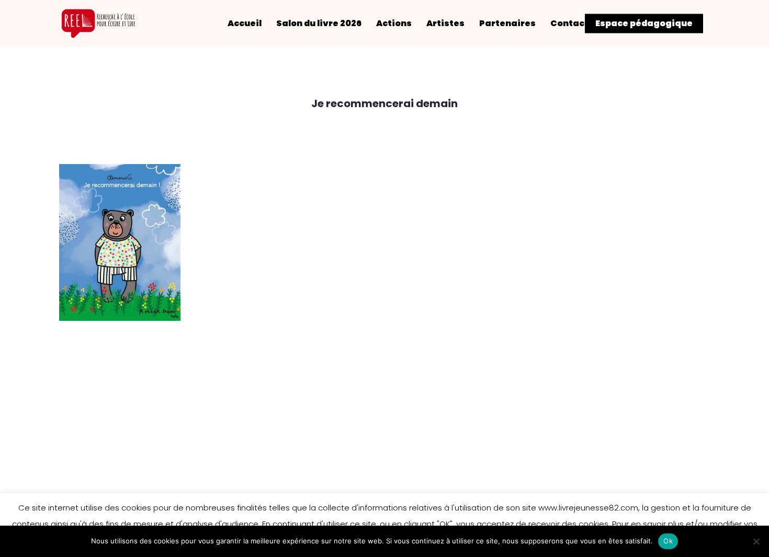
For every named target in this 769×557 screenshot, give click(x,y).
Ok (668, 541)
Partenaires (507, 23)
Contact (569, 23)
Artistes (445, 23)
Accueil (245, 23)
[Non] (756, 541)
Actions (394, 23)
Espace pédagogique (644, 23)
